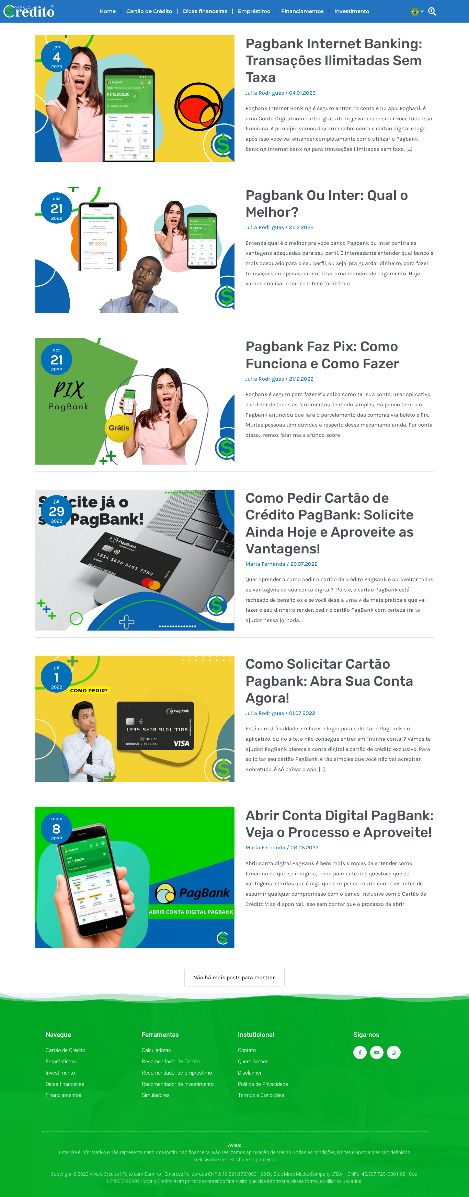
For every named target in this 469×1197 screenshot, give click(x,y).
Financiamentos (302, 11)
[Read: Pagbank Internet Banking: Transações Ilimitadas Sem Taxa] (135, 98)
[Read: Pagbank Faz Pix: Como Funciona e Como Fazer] (135, 401)
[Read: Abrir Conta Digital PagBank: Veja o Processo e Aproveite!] (135, 877)
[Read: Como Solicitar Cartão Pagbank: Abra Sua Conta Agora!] (135, 718)
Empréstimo (254, 11)
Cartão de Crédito (149, 11)
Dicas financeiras (205, 11)
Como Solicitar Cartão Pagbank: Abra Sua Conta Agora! (329, 681)
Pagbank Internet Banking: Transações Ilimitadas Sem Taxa (333, 60)
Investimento (351, 11)
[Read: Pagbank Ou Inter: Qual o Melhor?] (135, 249)
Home (108, 11)
